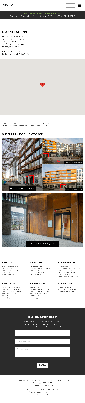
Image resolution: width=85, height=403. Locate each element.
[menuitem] (70, 5)
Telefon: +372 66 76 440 (42, 385)
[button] (42, 85)
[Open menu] (79, 5)
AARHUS (40, 16)
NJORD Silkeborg (38, 284)
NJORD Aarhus (8, 284)
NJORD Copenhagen (66, 262)
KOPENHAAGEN (54, 16)
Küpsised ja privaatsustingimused (42, 390)
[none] (70, 5)
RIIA (23, 16)
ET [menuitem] (69, 5)
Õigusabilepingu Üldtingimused (42, 392)
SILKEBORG (69, 16)
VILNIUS (30, 16)
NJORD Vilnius (36, 262)
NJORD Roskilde (65, 284)
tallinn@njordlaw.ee (11, 47)
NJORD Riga (7, 262)
